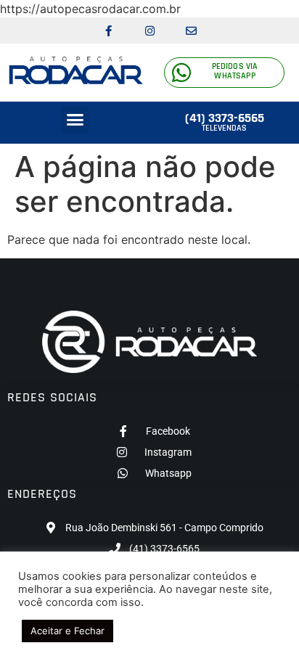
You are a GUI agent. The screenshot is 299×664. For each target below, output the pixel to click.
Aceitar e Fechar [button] (67, 630)
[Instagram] (149, 30)
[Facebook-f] (108, 30)
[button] (75, 120)
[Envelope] (191, 30)
